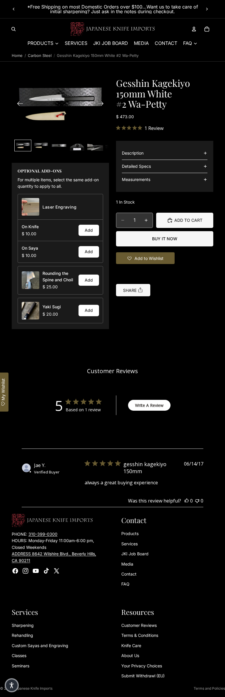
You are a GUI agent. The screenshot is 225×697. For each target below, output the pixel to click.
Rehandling (22, 635)
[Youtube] (35, 570)
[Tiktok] (46, 570)
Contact (129, 573)
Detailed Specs (136, 166)
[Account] (194, 29)
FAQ (125, 584)
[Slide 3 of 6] (59, 145)
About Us (130, 655)
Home (17, 55)
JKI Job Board (135, 553)
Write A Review (149, 405)
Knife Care (131, 645)
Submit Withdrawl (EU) (143, 676)
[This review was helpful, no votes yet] (187, 501)
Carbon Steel (40, 55)
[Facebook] (15, 570)
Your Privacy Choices (141, 665)
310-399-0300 (42, 534)
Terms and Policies (209, 688)
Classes (19, 655)
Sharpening (23, 625)
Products (130, 533)
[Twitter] (56, 570)
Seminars (20, 665)
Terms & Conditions (139, 635)
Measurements (136, 179)
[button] (60, 104)
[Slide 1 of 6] (23, 145)
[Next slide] (206, 9)
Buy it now (164, 238)
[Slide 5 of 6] (95, 145)
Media (127, 563)
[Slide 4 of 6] (77, 145)
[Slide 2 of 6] (41, 145)
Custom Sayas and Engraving (40, 645)
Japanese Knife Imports (32, 688)
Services (129, 543)
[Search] (13, 29)
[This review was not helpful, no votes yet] (197, 501)
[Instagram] (25, 570)
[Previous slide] (13, 9)
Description (133, 152)
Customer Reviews (139, 625)
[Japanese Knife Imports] (112, 29)
